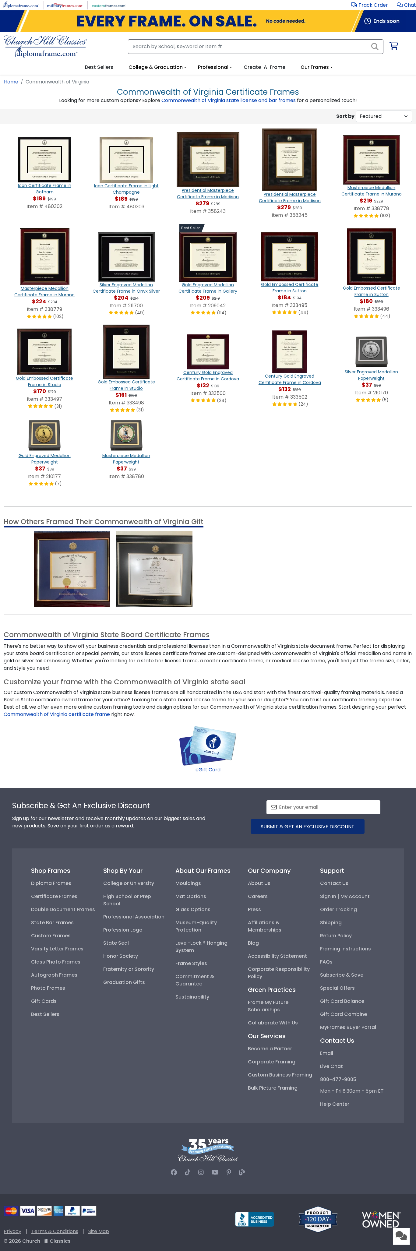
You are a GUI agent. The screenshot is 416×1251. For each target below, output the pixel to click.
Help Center (334, 1104)
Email (326, 1053)
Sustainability (192, 996)
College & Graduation (156, 67)
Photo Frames (48, 988)
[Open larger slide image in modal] (72, 568)
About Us (259, 883)
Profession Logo (123, 929)
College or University (128, 883)
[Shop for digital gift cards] (208, 745)
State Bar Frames (52, 922)
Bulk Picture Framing (273, 1087)
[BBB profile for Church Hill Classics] (254, 1218)
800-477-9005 (338, 1079)
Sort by (345, 116)
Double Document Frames (63, 909)
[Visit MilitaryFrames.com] (65, 4)
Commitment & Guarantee (194, 980)
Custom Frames (51, 935)
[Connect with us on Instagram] (201, 1172)
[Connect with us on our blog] (242, 1172)
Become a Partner (270, 1048)
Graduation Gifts (124, 982)
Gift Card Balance (342, 1001)
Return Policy (336, 935)
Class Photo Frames (55, 961)
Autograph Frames (54, 974)
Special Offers (337, 988)
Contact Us (334, 883)
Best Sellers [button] (99, 67)
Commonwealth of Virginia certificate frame (57, 714)
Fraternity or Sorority (128, 969)
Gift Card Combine (343, 1014)
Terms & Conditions (54, 1231)
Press (254, 909)
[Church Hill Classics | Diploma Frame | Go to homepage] (45, 46)
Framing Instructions (345, 948)
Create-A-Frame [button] (264, 67)
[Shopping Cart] (393, 47)
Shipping (331, 922)
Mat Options (190, 896)
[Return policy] (317, 1218)
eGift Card (208, 769)
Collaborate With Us (273, 1022)
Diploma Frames (51, 883)
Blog (253, 942)
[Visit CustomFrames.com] (109, 4)
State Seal (116, 942)
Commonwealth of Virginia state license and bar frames (228, 100)
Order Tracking (338, 909)
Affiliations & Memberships (264, 926)
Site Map (98, 1231)
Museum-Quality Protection (196, 926)
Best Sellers (45, 1014)
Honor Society (120, 956)
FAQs (326, 961)
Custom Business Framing (280, 1074)
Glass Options (192, 909)
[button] (406, 5)
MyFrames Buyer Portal (348, 1027)
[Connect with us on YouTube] (215, 1172)
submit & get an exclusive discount (307, 826)
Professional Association (133, 916)
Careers (258, 896)
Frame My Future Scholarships (268, 1006)
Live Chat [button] (331, 1066)
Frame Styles (191, 963)
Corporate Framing (271, 1061)
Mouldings (188, 883)
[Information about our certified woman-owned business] (381, 1218)
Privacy (12, 1231)
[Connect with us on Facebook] (174, 1172)
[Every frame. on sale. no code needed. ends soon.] (208, 21)
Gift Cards (44, 1001)
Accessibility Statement (277, 956)
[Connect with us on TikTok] (187, 1172)
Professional (213, 67)
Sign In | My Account (345, 896)
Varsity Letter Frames (57, 948)
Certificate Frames (54, 896)
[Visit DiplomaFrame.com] (21, 4)
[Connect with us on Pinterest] (229, 1172)
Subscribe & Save (341, 974)
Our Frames (315, 67)
